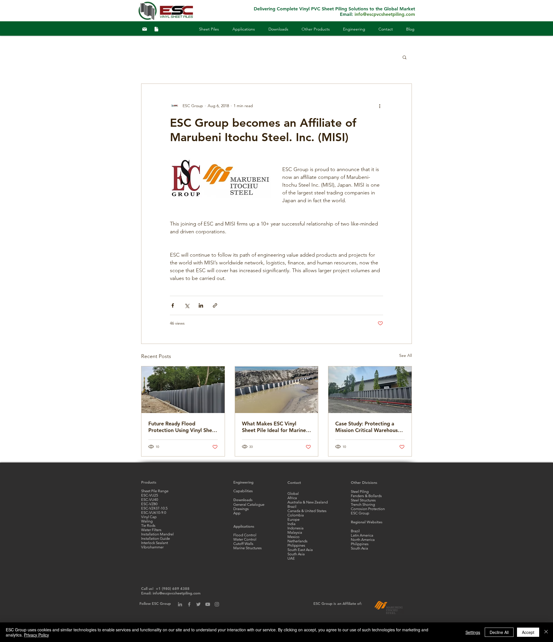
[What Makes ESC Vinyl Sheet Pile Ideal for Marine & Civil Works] (276, 389)
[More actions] (379, 105)
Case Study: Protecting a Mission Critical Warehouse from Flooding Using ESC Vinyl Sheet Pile (368, 426)
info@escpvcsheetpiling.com (385, 14)
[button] (237, 29)
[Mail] (144, 29)
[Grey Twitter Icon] (198, 604)
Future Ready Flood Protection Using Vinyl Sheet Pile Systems (182, 426)
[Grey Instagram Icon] (217, 604)
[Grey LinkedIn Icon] (180, 604)
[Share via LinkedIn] (201, 305)
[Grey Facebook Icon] (189, 604)
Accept (528, 632)
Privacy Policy (36, 635)
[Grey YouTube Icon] (208, 604)
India (291, 524)
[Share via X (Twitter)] (187, 305)
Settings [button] (472, 632)
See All (405, 355)
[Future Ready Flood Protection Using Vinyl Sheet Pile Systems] (183, 389)
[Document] (156, 29)
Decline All (499, 632)
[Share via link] (215, 305)
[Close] (546, 632)
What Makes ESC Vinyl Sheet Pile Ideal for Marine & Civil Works (276, 426)
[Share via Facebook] (172, 305)
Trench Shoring (363, 504)
